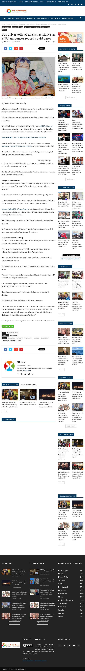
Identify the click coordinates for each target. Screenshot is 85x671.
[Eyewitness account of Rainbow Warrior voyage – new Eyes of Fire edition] (78, 234)
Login (21, 1)
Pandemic (36, 338)
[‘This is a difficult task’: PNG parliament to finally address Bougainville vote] (10, 394)
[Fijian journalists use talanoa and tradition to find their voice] (64, 275)
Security (61, 610)
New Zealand (63, 587)
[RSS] (75, 4)
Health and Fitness (6, 27)
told (46, 126)
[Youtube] (81, 4)
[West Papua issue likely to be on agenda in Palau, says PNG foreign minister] (78, 332)
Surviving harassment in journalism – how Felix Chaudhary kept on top (77, 306)
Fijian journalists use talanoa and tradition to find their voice (63, 284)
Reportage (20, 18)
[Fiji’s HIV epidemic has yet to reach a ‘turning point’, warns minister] (34, 581)
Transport (4, 29)
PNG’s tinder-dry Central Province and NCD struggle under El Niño (46, 404)
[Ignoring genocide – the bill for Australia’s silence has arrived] (64, 215)
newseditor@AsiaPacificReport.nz (35, 660)
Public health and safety (9, 341)
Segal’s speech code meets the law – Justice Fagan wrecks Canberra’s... (64, 340)
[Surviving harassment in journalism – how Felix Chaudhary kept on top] (78, 296)
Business (23, 399)
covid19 (19, 338)
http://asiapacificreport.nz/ (23, 365)
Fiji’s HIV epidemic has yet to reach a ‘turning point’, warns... (47, 581)
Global (21, 27)
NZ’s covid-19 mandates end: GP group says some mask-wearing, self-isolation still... (64, 170)
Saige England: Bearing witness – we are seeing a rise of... (77, 224)
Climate (41, 399)
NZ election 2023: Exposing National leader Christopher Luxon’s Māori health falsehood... (77, 147)
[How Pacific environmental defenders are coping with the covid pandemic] (78, 79)
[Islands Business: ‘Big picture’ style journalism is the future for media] (64, 296)
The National (13, 335)
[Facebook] (68, 4)
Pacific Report (36, 27)
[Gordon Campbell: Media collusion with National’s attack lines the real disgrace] (78, 443)
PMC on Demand (67, 18)
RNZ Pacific (62, 593)
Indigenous (62, 590)
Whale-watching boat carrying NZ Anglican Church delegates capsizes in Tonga (77, 361)
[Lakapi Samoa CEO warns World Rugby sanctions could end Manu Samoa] (78, 407)
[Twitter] (78, 4)
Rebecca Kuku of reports (15, 209)
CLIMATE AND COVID (67, 49)
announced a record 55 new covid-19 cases (17, 146)
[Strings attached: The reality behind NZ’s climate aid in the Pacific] (64, 79)
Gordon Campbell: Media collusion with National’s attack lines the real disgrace (77, 453)
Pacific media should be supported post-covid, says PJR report (76, 170)
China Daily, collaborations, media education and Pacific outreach (63, 417)
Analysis (11, 18)
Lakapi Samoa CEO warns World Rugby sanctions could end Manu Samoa (77, 417)
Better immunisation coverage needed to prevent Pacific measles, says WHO (77, 124)
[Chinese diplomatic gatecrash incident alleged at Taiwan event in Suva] (78, 466)
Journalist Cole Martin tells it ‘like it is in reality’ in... (64, 204)
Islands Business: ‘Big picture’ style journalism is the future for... (63, 305)
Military (61, 613)
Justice (60, 616)
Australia (61, 446)
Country (30, 18)
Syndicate (61, 580)
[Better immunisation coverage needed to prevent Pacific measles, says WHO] (78, 114)
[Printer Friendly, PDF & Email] (8, 326)
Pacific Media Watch (65, 600)
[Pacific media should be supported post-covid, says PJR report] (78, 161)
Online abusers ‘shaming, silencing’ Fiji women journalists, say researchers (77, 285)
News (4, 18)
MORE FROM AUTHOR (28, 384)
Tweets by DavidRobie (70, 259)
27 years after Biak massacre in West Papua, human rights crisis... (63, 243)
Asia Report (75, 60)
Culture (74, 410)
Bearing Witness (76, 237)
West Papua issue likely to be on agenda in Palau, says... (77, 340)
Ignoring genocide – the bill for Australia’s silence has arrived (63, 224)
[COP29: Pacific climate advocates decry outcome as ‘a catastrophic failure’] (64, 57)
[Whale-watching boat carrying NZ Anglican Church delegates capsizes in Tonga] (78, 351)
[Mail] (71, 4)
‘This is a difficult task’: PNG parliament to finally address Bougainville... (63, 396)
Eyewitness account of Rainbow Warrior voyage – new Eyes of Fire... (77, 244)
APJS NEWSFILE (65, 267)
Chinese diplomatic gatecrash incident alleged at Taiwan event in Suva (77, 475)
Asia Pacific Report (44, 645)
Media (60, 597)
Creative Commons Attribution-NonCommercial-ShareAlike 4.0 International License (38, 651)
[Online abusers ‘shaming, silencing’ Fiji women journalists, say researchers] (78, 275)
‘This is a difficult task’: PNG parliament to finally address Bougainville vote (9, 404)
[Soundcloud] (26, 374)
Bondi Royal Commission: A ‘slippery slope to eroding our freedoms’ (63, 361)
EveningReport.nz (51, 1)
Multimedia (55, 18)
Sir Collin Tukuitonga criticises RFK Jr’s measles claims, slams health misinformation (63, 125)
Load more (70, 97)
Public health (44, 338)
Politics (60, 573)
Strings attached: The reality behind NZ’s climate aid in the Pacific (64, 87)
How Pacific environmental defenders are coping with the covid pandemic (76, 88)
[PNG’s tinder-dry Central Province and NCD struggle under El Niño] (47, 394)
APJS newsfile (62, 278)
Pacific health (27, 338)
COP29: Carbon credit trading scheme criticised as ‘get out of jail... (77, 66)
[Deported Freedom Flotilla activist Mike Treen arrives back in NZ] (64, 466)
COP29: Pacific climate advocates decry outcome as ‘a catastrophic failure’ (63, 67)
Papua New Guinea (45, 27)
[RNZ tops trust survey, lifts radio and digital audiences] (28, 394)
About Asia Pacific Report (31, 1)
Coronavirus (15, 27)
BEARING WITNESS (67, 188)
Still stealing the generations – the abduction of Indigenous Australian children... (63, 454)
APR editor (6, 42)
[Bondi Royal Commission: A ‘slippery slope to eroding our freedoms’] (64, 351)
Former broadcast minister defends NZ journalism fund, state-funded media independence (63, 148)
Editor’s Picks (42, 18)
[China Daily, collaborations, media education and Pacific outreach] (64, 407)
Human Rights (28, 27)
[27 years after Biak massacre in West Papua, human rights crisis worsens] (64, 234)
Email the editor (27, 370)
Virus (19, 341)
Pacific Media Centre (63, 1)
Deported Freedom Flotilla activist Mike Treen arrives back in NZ (63, 475)
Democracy (62, 607)
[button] (80, 18)
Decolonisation (5, 399)
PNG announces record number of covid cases (24, 137)
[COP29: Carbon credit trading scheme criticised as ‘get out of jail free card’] (78, 57)
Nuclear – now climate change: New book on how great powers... (77, 205)
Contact (42, 1)
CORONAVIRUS (65, 106)
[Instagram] (22, 374)
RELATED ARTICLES (10, 384)
